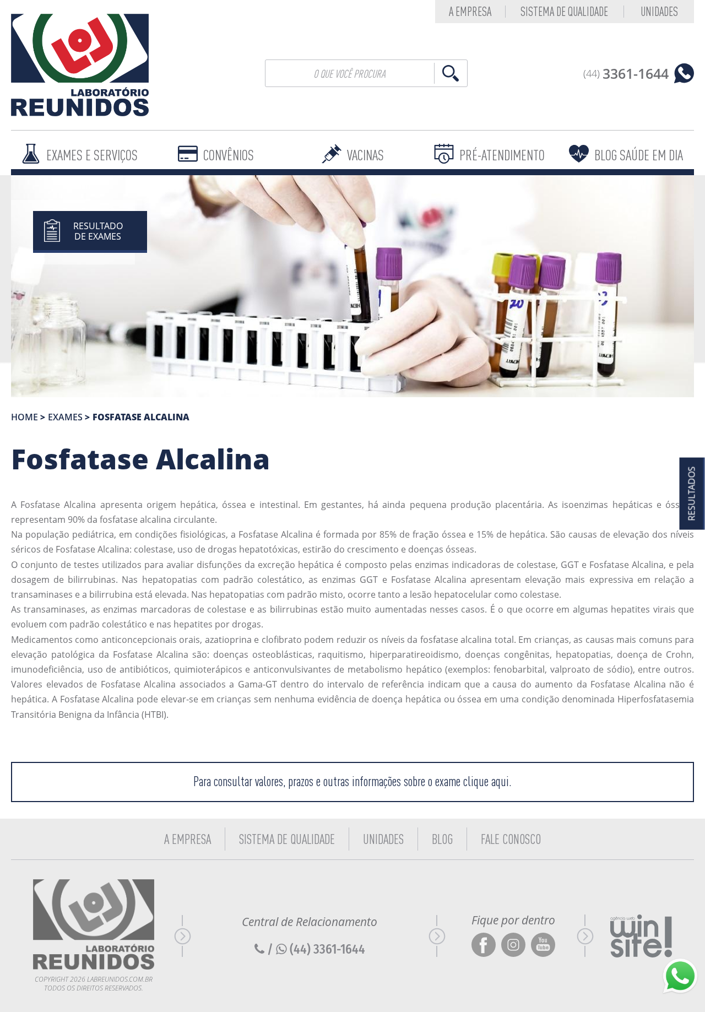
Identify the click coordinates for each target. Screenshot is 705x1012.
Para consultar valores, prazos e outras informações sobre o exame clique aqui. (352, 781)
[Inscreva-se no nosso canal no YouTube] (543, 946)
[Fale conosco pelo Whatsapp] (680, 976)
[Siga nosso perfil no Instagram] (513, 946)
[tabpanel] (352, 286)
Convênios (228, 155)
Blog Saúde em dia (638, 155)
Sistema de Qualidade (564, 12)
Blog (442, 839)
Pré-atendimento (502, 155)
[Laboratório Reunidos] (80, 65)
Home (24, 417)
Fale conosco (511, 839)
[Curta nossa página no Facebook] (483, 946)
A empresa (470, 12)
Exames (65, 417)
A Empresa (187, 839)
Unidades (659, 12)
